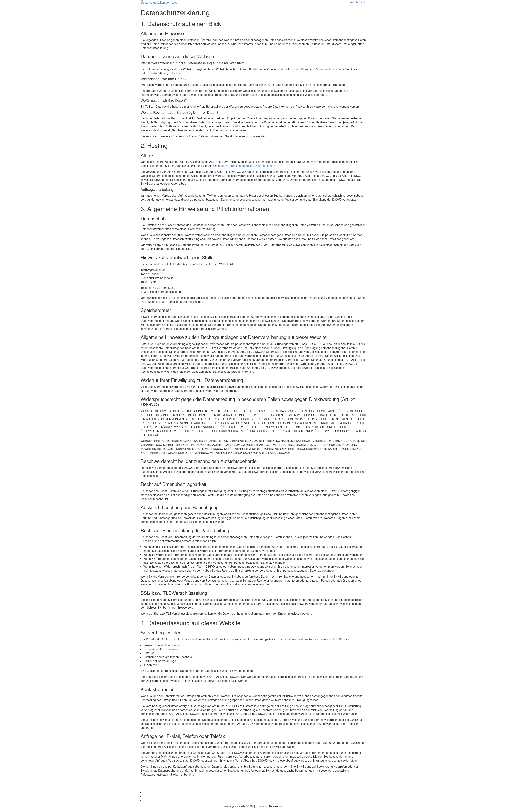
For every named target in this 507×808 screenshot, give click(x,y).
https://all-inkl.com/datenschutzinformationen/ (246, 166)
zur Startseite (358, 2)
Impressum (261, 806)
